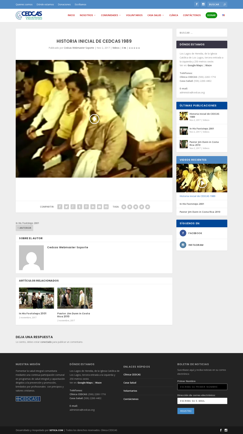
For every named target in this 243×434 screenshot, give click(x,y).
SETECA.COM (56, 430)
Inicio (71, 15)
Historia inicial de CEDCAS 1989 (204, 115)
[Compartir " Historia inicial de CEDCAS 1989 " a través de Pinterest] (86, 206)
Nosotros (86, 15)
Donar (211, 15)
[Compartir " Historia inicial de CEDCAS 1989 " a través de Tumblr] (79, 206)
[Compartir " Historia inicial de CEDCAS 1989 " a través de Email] (99, 206)
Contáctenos (192, 15)
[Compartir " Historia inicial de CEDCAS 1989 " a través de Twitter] (66, 206)
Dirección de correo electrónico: (196, 395)
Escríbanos (80, 4)
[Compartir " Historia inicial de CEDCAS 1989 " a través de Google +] (73, 206)
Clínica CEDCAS (132, 374)
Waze (208, 65)
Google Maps (195, 65)
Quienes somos (24, 4)
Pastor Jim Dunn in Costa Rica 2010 (73, 315)
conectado (46, 341)
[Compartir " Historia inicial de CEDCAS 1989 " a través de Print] (106, 206)
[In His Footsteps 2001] (36, 298)
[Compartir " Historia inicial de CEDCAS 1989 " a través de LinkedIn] (93, 206)
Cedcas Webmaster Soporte (79, 47)
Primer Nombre (186, 381)
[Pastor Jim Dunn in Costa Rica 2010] (74, 298)
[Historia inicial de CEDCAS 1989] (184, 116)
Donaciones (64, 4)
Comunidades (109, 15)
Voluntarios (134, 15)
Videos (116, 47)
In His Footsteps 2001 (32, 313)
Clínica (173, 15)
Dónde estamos (45, 4)
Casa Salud (154, 15)
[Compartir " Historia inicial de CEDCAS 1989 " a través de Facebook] (60, 206)
